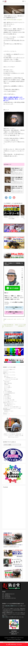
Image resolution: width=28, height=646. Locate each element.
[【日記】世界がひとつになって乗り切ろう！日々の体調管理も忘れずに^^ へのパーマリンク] (14, 9)
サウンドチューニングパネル (9, 374)
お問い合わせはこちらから (15, 644)
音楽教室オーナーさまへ (8, 411)
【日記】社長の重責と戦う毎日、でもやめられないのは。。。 (8, 326)
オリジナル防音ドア (8, 387)
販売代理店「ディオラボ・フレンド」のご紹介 (12, 408)
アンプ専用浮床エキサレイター (10, 377)
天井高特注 (6, 384)
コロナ (15, 319)
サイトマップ (5, 412)
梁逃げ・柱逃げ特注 (8, 383)
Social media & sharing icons (8, 642)
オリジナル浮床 (7, 386)
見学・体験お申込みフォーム (9, 404)
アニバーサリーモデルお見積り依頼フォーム (12, 406)
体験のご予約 (4, 616)
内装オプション (7, 390)
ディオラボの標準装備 (7, 391)
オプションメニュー (7, 380)
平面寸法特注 (6, 381)
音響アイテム (5, 373)
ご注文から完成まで (7, 395)
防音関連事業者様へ (7, 409)
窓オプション (6, 388)
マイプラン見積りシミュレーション (10, 401)
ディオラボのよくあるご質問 (8, 399)
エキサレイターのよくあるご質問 (11, 379)
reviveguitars (19, 19)
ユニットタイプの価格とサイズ (9, 369)
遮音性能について (6, 413)
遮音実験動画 (6, 394)
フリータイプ (5, 370)
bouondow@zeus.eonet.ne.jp (10, 598)
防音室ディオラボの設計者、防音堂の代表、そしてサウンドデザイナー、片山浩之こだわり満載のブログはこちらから (13, 436)
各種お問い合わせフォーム (8, 402)
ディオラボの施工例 (7, 398)
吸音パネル (6, 376)
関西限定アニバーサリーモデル (9, 372)
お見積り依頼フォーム (8, 405)
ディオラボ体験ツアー (7, 397)
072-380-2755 (7, 595)
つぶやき (8, 319)
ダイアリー (19, 319)
